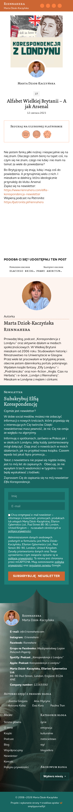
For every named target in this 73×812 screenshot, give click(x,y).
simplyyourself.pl (36, 806)
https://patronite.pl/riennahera (24, 202)
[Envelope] (42, 6)
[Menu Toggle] (67, 6)
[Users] (60, 6)
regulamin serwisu (40, 565)
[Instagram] (48, 6)
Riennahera (14, 4)
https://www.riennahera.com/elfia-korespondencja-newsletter (26, 192)
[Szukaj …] (36, 5)
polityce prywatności (19, 531)
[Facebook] (54, 6)
